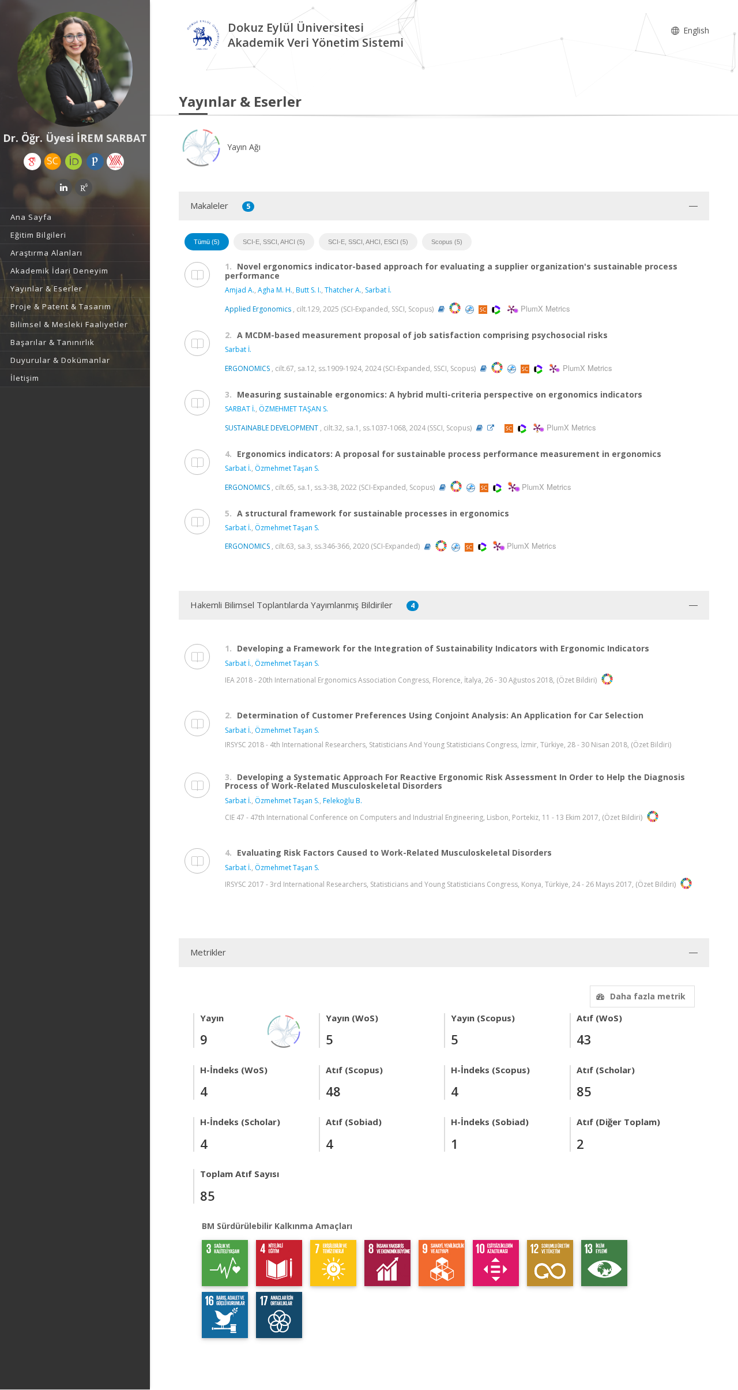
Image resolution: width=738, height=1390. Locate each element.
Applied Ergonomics (258, 309)
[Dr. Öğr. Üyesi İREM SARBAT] (75, 69)
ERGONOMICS (247, 368)
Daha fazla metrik (648, 996)
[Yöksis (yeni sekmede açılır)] (115, 161)
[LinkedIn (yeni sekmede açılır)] (63, 187)
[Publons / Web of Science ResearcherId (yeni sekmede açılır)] (95, 161)
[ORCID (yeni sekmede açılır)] (74, 161)
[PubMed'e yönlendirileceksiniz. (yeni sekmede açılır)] (470, 309)
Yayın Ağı (243, 146)
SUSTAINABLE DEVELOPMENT (271, 428)
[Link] (493, 428)
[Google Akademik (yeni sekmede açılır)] (32, 161)
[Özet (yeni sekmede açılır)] (441, 309)
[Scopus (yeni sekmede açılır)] (52, 161)
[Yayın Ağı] (284, 1030)
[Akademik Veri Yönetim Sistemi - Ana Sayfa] (203, 36)
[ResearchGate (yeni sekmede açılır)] (83, 187)
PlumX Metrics (544, 308)
